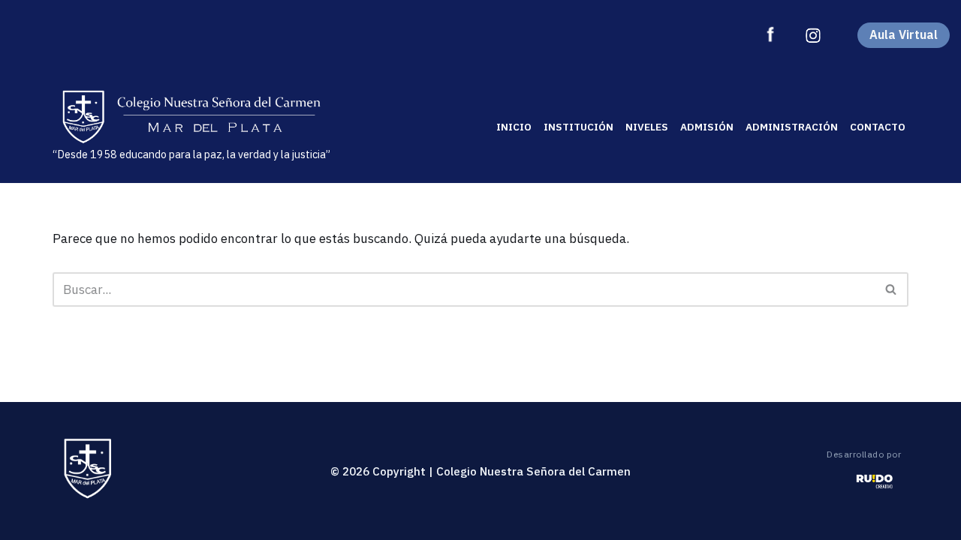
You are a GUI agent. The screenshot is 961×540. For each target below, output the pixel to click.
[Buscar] (891, 289)
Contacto (877, 127)
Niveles (646, 127)
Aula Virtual (903, 34)
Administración (792, 127)
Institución (578, 127)
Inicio (514, 127)
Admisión (707, 127)
